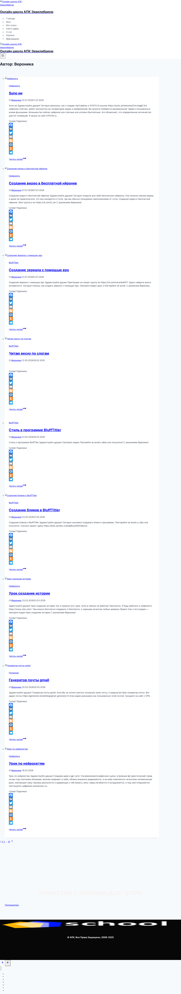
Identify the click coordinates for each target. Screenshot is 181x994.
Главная (10, 18)
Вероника (16, 100)
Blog (8, 22)
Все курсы (11, 25)
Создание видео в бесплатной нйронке (43, 183)
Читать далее (17, 159)
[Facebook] (82, 125)
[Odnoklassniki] (82, 149)
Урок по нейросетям (27, 763)
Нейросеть (14, 86)
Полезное (14, 673)
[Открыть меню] (3, 55)
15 (9, 842)
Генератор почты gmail (29, 680)
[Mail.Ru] (82, 145)
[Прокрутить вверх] (2, 963)
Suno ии (15, 93)
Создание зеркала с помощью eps (39, 270)
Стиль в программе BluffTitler (35, 430)
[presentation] (82, 78)
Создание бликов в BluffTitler (34, 510)
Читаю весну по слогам (29, 353)
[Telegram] (82, 152)
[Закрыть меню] (0, 968)
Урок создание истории (29, 593)
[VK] (82, 129)
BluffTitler (13, 262)
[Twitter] (82, 133)
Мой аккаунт (12, 39)
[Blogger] (82, 141)
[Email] (82, 137)
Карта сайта (12, 28)
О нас (9, 32)
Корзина (10, 35)
